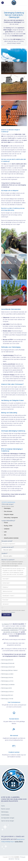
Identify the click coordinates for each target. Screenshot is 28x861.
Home (3, 806)
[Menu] (2, 2)
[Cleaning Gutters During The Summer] (14, 241)
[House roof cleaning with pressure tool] (14, 293)
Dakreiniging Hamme (7, 677)
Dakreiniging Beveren (7, 660)
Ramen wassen (5, 809)
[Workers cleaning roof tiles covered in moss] (14, 87)
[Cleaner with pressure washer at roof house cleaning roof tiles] (14, 267)
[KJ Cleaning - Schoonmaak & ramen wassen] (14, 2)
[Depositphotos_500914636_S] (14, 113)
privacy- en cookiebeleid (10, 612)
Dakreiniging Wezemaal (8, 667)
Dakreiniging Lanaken (7, 674)
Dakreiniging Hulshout (7, 691)
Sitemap (17, 859)
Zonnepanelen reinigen (7, 818)
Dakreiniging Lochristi (7, 681)
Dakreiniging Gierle (6, 688)
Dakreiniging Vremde (7, 698)
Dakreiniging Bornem (7, 695)
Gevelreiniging (5, 815)
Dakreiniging (4, 812)
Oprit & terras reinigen (7, 821)
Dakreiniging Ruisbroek (7, 663)
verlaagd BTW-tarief (17, 461)
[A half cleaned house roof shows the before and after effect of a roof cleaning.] (14, 61)
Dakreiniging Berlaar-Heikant (9, 670)
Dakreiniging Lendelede (7, 684)
